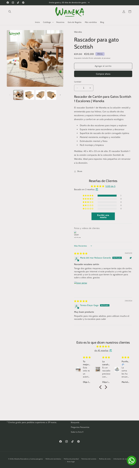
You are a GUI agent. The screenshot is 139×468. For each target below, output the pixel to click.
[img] (81, 253)
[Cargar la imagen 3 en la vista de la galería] (40, 95)
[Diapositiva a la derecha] (60, 95)
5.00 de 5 (110, 186)
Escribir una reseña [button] (103, 216)
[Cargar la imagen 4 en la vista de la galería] (51, 95)
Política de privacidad (71, 459)
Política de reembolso (53, 459)
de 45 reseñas (101, 350)
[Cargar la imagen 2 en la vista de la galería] (29, 95)
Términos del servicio (88, 459)
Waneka (17, 459)
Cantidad (77, 82)
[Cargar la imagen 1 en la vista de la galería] (18, 95)
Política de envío (105, 459)
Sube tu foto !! (77, 432)
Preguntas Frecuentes (80, 427)
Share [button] (79, 171)
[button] (10, 12)
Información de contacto (122, 459)
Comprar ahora (103, 74)
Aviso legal (71, 462)
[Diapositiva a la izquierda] (10, 95)
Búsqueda (75, 422)
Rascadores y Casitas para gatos (31, 459)
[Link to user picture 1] (80, 287)
